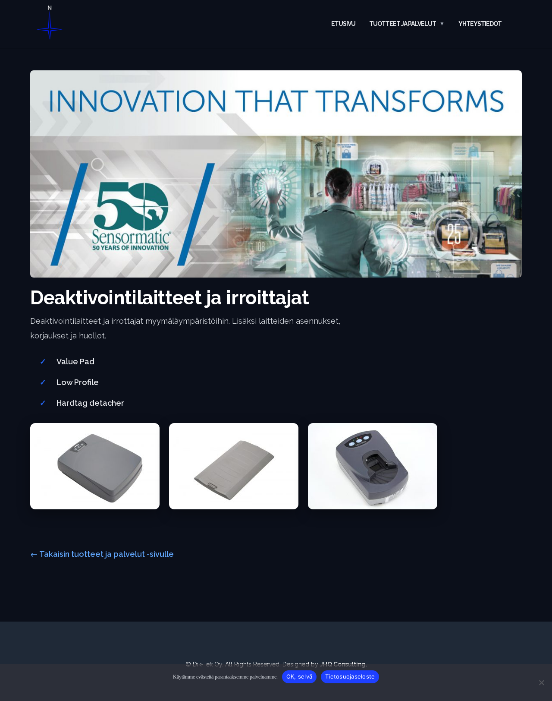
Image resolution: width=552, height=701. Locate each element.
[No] (541, 682)
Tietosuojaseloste (350, 676)
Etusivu (343, 23)
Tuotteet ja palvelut (402, 23)
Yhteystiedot (480, 23)
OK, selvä (299, 676)
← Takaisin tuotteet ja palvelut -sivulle (102, 554)
